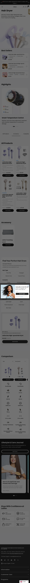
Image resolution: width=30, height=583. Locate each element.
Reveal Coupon (22, 293)
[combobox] (24, 581)
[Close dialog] (28, 285)
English (24, 581)
